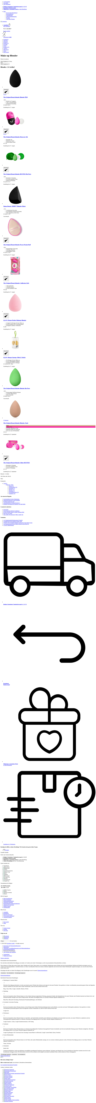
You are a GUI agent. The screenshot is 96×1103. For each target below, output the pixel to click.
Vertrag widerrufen (5, 958)
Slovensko (11, 1096)
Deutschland (13, 1071)
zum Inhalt (5, 3)
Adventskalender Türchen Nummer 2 (11, 502)
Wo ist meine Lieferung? (8, 916)
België (9, 1094)
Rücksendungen (9, 14)
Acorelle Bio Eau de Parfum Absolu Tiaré (12, 521)
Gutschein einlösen (7, 917)
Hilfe (4, 11)
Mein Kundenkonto (7, 898)
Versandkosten (9, 15)
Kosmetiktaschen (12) (14, 492)
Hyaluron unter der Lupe (8, 501)
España (9, 1082)
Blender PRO (15, 97)
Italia (8, 1072)
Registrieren (6, 913)
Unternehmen (6, 954)
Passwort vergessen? (8, 914)
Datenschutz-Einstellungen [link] (9, 950)
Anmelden (5, 912)
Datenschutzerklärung (42, 970)
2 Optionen (5, 420)
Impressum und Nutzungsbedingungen (12, 945)
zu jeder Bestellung (15, 9)
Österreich (11, 1069)
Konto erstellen (6, 31)
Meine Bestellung (7, 899)
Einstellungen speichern (6, 1054)
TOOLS (5, 483)
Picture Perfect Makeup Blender (14, 320)
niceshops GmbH (11, 943)
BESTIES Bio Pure (17, 174)
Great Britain (13, 1087)
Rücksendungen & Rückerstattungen (11, 903)
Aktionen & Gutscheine (8, 904)
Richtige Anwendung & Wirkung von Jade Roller (14, 504)
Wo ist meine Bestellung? (11, 12)
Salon (4, 923)
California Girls (16, 283)
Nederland (11, 1084)
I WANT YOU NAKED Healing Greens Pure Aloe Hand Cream (17, 522)
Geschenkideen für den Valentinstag (11, 499)
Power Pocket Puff (17, 244)
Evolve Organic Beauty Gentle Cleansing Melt (13, 512)
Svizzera (10, 1077)
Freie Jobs (5, 930)
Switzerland (12, 1079)
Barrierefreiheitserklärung (9, 949)
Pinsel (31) (11, 486)
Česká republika (15, 1100)
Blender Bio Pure (16, 388)
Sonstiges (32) (12, 493)
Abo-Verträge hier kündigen (9, 952)
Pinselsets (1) (12, 488)
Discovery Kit (15, 137)
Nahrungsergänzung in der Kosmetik (11, 500)
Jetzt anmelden (6, 26)
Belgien (10, 1093)
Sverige (10, 1086)
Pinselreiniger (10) (13, 487)
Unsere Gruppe (6, 928)
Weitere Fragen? (7, 906)
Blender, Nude (15, 423)
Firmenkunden (6, 907)
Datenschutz (6, 947)
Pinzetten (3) (12, 491)
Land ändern (14, 941)
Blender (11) (12, 489)
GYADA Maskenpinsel (8, 525)
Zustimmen (3, 973)
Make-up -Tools (9, 484)
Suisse (9, 1078)
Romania (11, 1101)
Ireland (9, 1098)
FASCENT (5, 509)
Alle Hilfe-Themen (10, 19)
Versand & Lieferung (8, 902)
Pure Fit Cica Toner (7, 513)
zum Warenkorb (6, 4)
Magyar (10, 1083)
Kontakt (8, 17)
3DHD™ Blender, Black (14, 206)
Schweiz (10, 1076)
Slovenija (11, 1081)
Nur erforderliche (10, 973)
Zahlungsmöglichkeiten (11, 16)
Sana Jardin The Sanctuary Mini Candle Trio (13, 514)
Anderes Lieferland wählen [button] (7, 1067)
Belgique (11, 1089)
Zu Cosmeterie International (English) (9, 1064)
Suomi (9, 1097)
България (11, 1088)
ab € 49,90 (15, 6)
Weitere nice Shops (7, 955)
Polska (9, 1091)
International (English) (20, 1073)
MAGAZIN (6, 922)
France (9, 1074)
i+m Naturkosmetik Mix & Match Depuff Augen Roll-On (16, 524)
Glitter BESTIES (16, 462)
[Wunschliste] (4, 33)
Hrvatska (11, 1092)
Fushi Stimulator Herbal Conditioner (11, 510)
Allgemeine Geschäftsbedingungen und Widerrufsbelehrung (16, 948)
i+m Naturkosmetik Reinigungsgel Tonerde (13, 520)
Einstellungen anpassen (20, 973)
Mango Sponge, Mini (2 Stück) (14, 357)
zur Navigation (6, 1)
